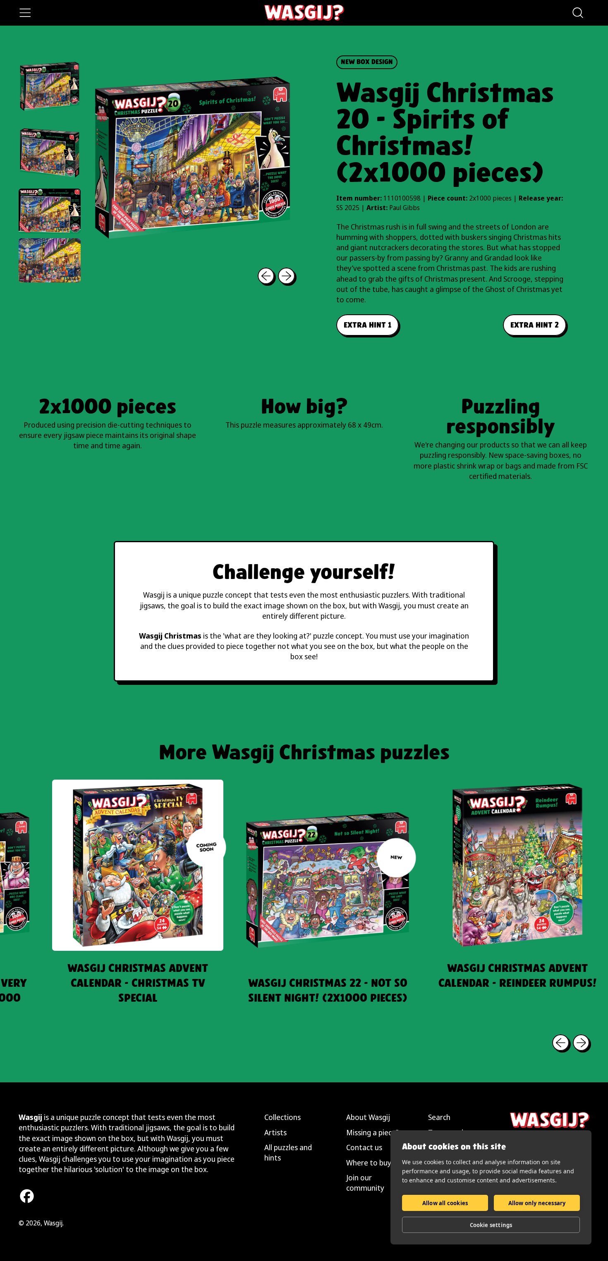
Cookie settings (491, 1225)
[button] (577, 12)
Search (439, 1117)
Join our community (365, 1182)
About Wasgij (368, 1117)
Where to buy (368, 1163)
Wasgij (53, 1223)
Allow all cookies (445, 1203)
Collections (282, 1117)
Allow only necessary (537, 1203)
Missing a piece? (372, 1132)
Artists (275, 1132)
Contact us (364, 1147)
